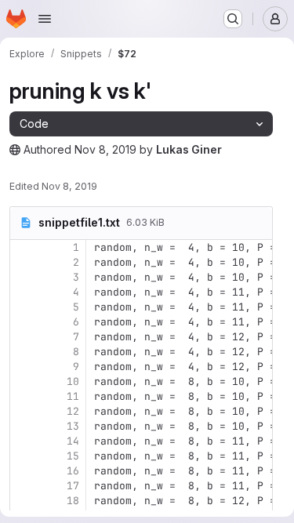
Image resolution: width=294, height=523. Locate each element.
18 (73, 500)
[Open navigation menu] (44, 18)
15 (73, 456)
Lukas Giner (189, 149)
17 (73, 485)
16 (73, 471)
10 (73, 381)
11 (73, 396)
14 (73, 441)
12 (73, 411)
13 (73, 426)
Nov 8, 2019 (105, 149)
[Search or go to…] (232, 18)
